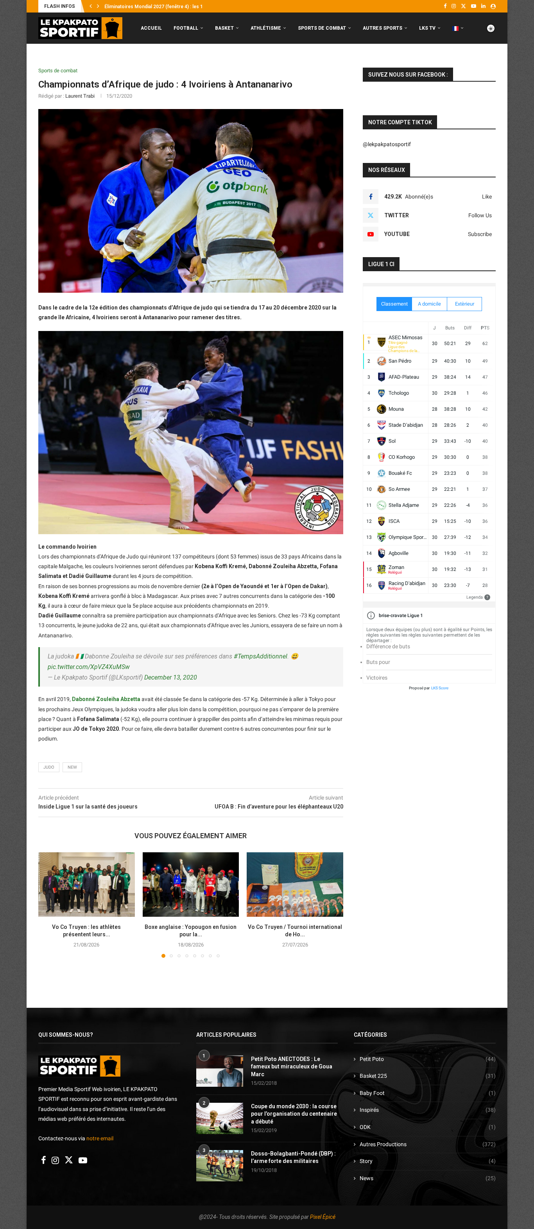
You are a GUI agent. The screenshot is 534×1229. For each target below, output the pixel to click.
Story (428, 1161)
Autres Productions (428, 1144)
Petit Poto (428, 1059)
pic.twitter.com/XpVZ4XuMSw (89, 667)
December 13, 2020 (170, 677)
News (428, 1178)
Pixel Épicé (322, 1217)
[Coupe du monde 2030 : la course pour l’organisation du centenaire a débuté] (219, 1118)
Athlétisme (266, 28)
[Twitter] (463, 6)
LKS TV (427, 28)
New (72, 767)
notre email (99, 1138)
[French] (457, 28)
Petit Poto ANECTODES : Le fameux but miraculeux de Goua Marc (291, 1066)
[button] (91, 6)
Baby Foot (428, 1093)
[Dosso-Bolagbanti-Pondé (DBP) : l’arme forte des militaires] (219, 1165)
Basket (224, 28)
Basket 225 (428, 1076)
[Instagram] (454, 6)
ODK (428, 1127)
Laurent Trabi (80, 96)
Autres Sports (382, 28)
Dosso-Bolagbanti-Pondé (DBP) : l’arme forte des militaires (293, 1157)
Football (186, 28)
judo (48, 767)
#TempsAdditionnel (260, 656)
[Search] (492, 61)
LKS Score (439, 688)
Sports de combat (322, 28)
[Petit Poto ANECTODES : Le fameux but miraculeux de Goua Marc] (219, 1071)
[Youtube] (473, 6)
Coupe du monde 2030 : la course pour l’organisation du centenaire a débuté (294, 1114)
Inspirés (428, 1110)
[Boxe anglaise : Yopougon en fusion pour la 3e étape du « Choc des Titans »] (191, 884)
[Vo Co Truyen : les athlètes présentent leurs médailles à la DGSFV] (86, 884)
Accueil (151, 28)
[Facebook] (445, 6)
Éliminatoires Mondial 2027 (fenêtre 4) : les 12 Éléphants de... (171, 6)
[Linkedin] (483, 6)
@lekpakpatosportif (387, 144)
